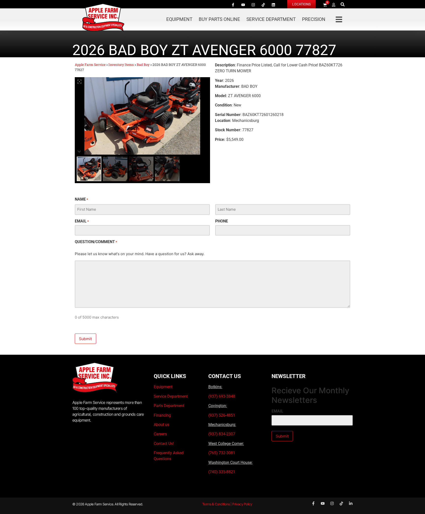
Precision (313, 19)
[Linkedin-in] (351, 503)
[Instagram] (253, 4)
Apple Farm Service (90, 64)
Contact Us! (164, 443)
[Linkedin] (273, 4)
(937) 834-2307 (221, 434)
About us (161, 424)
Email (82, 221)
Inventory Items (121, 64)
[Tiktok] (263, 4)
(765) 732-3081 (221, 453)
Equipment (179, 19)
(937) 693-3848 (221, 396)
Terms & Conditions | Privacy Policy (227, 504)
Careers (160, 434)
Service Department (271, 19)
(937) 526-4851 (221, 415)
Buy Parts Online (219, 19)
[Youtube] (243, 4)
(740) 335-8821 (222, 472)
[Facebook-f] (233, 4)
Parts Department (169, 405)
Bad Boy (143, 64)
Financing (162, 415)
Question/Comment (96, 242)
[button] (343, 4)
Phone (221, 221)
